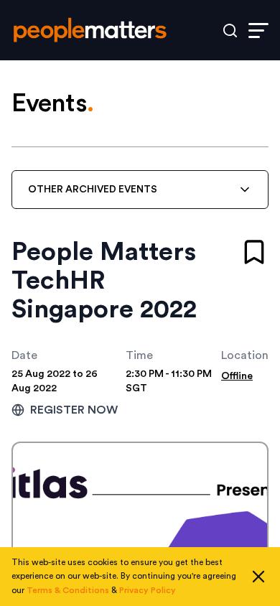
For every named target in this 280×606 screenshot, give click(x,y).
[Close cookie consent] (258, 577)
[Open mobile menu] (258, 30)
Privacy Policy (147, 590)
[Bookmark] (254, 252)
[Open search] (230, 30)
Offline (237, 376)
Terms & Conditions (68, 590)
